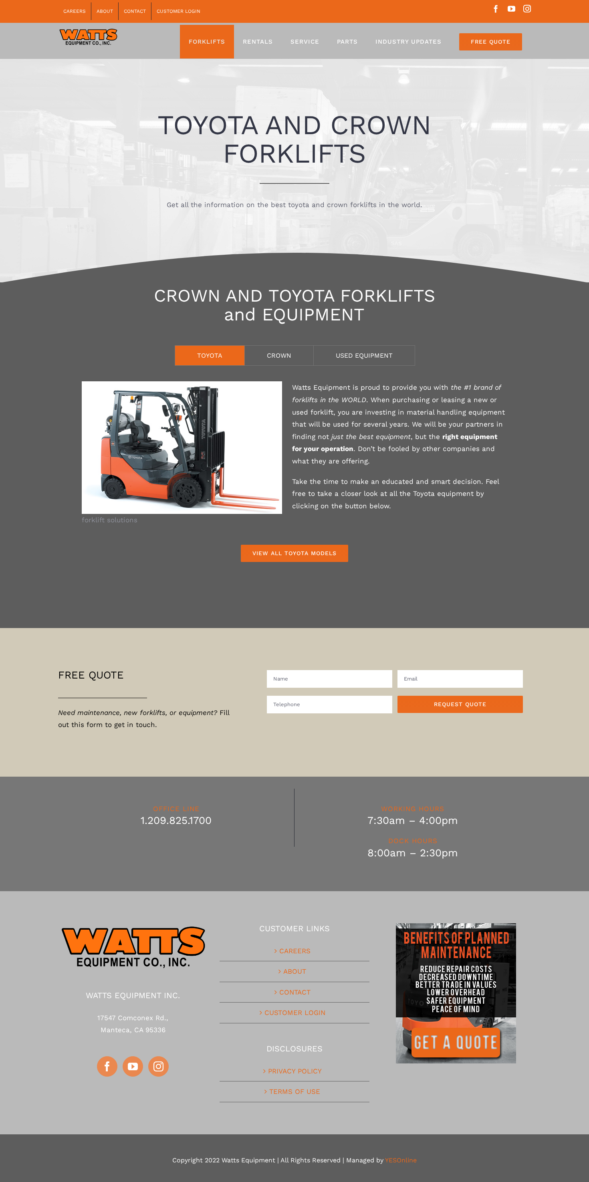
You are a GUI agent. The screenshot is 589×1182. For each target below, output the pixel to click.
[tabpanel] (294, 471)
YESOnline (401, 1160)
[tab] (210, 355)
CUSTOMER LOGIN (294, 1013)
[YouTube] (133, 1066)
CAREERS (295, 951)
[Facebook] (107, 1066)
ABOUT (294, 971)
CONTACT (295, 992)
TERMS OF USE (294, 1091)
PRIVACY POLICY (295, 1071)
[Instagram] (158, 1066)
